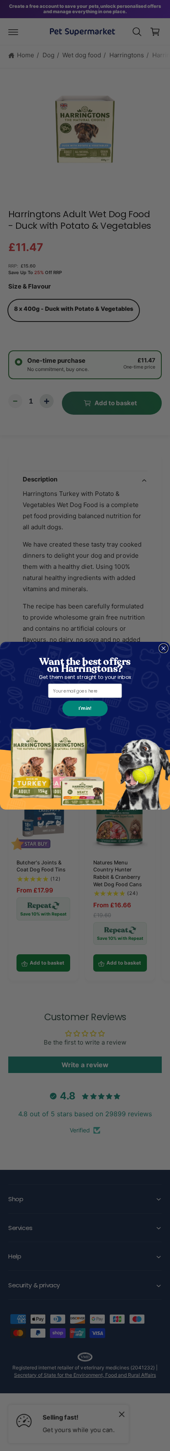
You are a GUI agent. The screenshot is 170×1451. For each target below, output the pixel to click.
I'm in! (85, 708)
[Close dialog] (163, 648)
